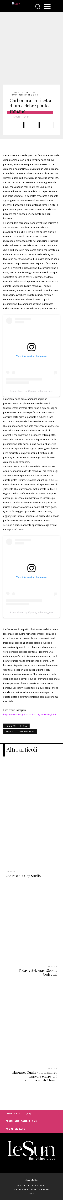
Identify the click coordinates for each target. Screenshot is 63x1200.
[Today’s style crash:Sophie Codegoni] (31, 928)
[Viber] (42, 125)
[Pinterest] (28, 125)
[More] (50, 125)
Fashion (10, 872)
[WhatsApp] (35, 125)
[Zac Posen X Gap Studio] (31, 819)
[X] (20, 125)
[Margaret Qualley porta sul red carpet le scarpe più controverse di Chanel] (31, 1030)
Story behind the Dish (24, 95)
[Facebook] (13, 125)
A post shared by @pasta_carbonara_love (31, 391)
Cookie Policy (31, 1180)
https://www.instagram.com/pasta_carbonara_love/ (30, 714)
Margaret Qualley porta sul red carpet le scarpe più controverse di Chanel (34, 1076)
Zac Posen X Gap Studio (23, 876)
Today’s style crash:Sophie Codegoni (38, 972)
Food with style (20, 92)
